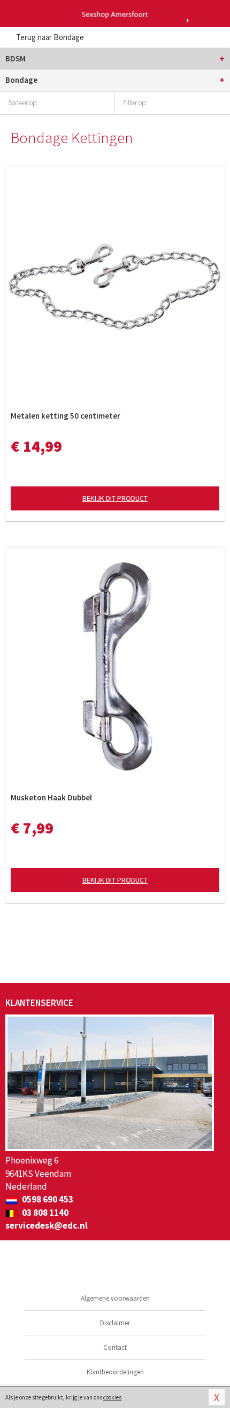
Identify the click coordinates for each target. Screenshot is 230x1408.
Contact (115, 1347)
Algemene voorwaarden (115, 1298)
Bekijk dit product (115, 498)
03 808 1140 (44, 1212)
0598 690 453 (46, 1199)
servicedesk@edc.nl (46, 1225)
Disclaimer (115, 1322)
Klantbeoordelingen (115, 1371)
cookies (112, 1397)
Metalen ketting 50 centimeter (65, 416)
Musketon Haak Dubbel (51, 797)
